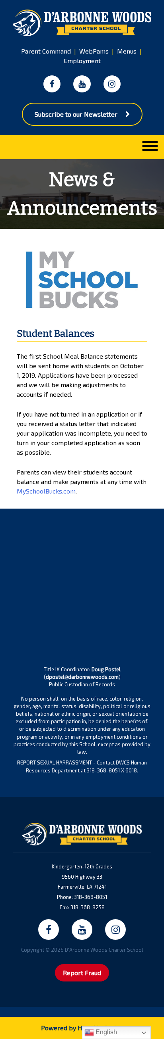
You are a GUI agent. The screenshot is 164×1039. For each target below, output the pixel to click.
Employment (82, 60)
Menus (127, 51)
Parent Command (46, 51)
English (105, 1032)
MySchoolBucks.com (46, 491)
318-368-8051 (90, 897)
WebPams (94, 51)
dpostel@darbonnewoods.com (82, 677)
